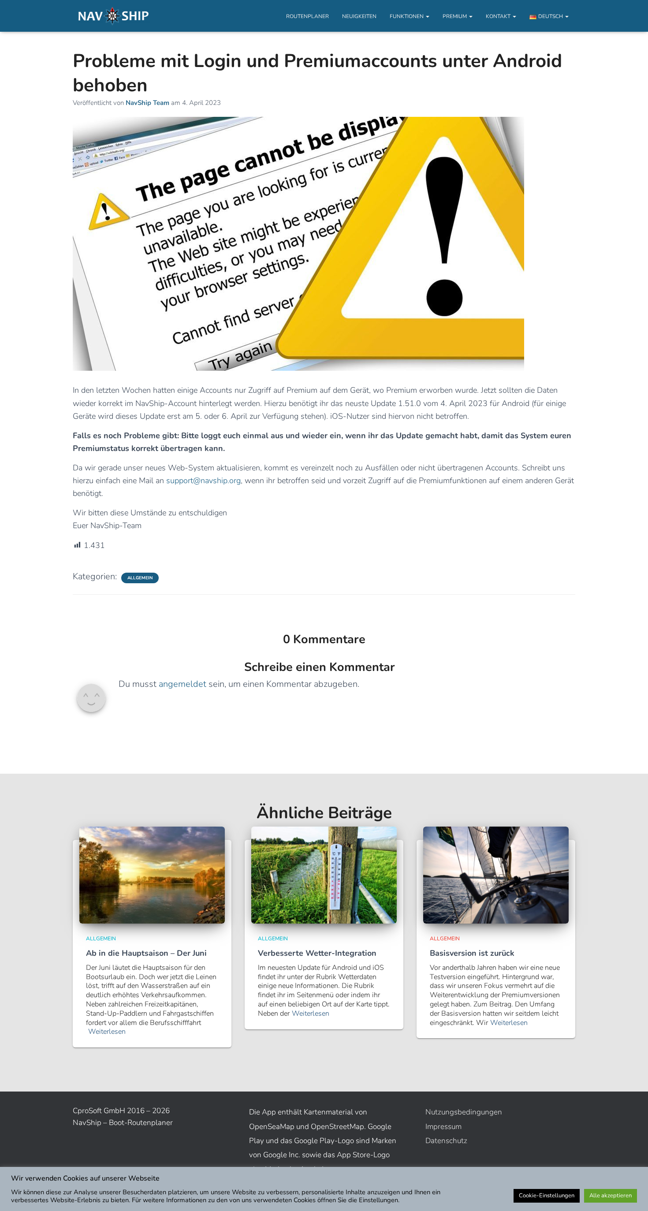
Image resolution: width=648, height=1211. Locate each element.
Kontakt (499, 16)
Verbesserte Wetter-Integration (317, 953)
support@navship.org (203, 480)
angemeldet (182, 684)
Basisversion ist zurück (472, 953)
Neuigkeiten (359, 16)
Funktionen (407, 16)
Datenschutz (446, 1141)
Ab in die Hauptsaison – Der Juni (146, 953)
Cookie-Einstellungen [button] (546, 1196)
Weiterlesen (107, 1031)
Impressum (443, 1127)
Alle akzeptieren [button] (610, 1196)
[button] (427, 16)
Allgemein (140, 578)
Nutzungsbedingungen (463, 1112)
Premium (455, 16)
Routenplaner (307, 16)
